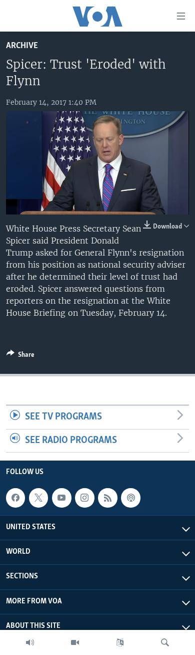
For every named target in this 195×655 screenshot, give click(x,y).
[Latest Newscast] (30, 642)
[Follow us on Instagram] (84, 498)
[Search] (165, 642)
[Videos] (75, 642)
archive (22, 46)
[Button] (20, 356)
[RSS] (107, 498)
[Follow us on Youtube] (61, 498)
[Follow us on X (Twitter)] (38, 498)
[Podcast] (130, 498)
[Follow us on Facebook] (15, 498)
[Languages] (120, 642)
